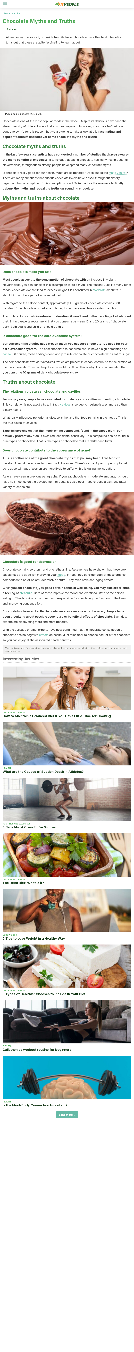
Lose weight (10, 935)
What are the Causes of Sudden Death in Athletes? (43, 772)
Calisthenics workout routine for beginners (37, 1050)
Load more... (67, 1114)
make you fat (117, 172)
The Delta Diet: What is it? (23, 883)
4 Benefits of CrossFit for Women (29, 827)
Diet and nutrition (11, 13)
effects (43, 635)
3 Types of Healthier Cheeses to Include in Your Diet (44, 994)
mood (61, 574)
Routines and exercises (16, 824)
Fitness (7, 1046)
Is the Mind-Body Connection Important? (35, 1105)
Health (7, 768)
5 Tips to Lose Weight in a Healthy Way (34, 938)
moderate (99, 290)
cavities (65, 404)
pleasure (25, 593)
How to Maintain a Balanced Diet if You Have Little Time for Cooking (57, 716)
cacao (7, 354)
